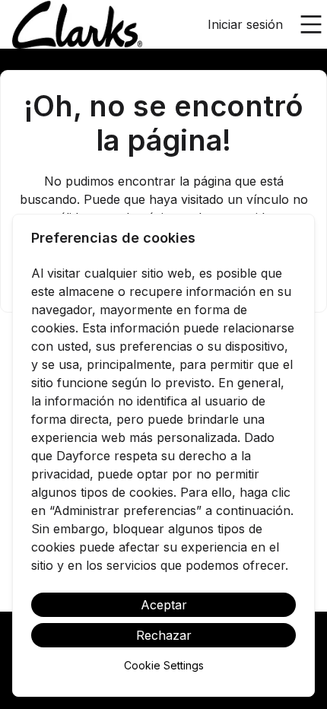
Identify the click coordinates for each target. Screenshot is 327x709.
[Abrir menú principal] (311, 24)
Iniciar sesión (245, 24)
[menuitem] (77, 25)
